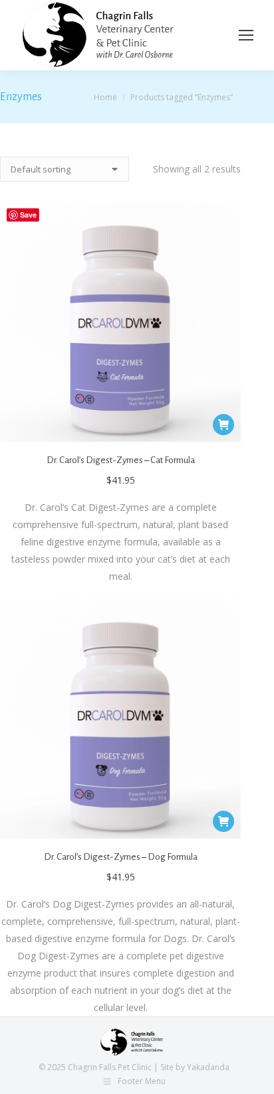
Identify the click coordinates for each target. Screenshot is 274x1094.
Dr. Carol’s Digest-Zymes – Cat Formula (121, 460)
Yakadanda (208, 1067)
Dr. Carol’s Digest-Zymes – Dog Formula (121, 857)
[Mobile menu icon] (246, 35)
